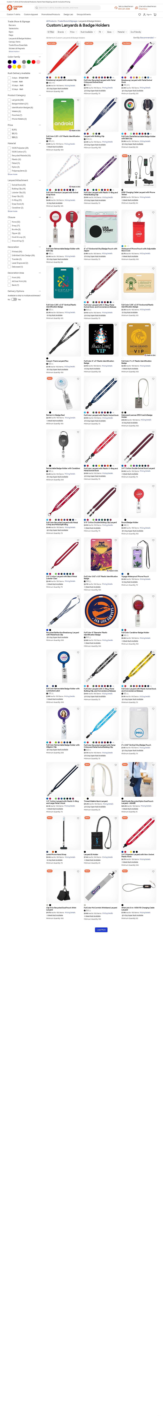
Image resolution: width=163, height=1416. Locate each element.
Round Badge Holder (129, 522)
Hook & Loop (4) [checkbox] (18, 237)
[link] (14, 8)
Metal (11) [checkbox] (16, 163)
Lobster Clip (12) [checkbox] (19, 192)
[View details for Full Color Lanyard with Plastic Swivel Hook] (101, 393)
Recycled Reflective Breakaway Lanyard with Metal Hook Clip (62, 634)
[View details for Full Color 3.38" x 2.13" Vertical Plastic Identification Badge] (63, 283)
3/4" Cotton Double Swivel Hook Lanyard (138, 468)
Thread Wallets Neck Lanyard (96, 801)
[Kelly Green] (93, 77)
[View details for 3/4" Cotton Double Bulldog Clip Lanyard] (101, 500)
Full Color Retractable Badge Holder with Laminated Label (63, 690)
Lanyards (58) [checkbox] (18, 100)
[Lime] (131, 134)
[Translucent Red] (125, 630)
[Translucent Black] (67, 742)
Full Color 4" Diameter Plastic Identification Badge (95, 634)
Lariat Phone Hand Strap (56, 855)
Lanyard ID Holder (91, 855)
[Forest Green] (140, 466)
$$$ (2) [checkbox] (15, 137)
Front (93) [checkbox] (16, 277)
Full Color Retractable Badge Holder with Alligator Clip (63, 746)
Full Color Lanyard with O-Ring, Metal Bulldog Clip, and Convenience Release (100, 690)
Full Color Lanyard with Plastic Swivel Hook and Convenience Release (138, 690)
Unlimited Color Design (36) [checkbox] (23, 255)
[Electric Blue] (122, 466)
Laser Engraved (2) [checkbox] (20, 263)
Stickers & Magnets (17, 48)
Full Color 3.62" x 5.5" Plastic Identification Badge (101, 578)
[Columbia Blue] (85, 77)
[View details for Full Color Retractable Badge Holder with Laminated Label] (63, 667)
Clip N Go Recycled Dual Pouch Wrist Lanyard (61, 909)
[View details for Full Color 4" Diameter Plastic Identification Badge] (101, 610)
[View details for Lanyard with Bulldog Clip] (101, 114)
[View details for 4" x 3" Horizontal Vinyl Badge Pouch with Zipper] (101, 227)
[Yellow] (140, 77)
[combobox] (67, 7)
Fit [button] (100, 32)
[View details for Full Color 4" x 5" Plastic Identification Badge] (101, 339)
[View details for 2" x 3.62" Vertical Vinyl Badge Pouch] (138, 723)
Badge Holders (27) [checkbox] (20, 104)
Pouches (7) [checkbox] (17, 115)
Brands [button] (61, 32)
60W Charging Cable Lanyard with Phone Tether (138, 193)
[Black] (64, 77)
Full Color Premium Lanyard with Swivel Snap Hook (62, 194)
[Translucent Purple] (59, 742)
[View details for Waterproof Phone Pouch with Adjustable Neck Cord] (138, 227)
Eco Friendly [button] (136, 32)
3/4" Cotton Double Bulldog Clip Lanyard (100, 522)
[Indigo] (47, 686)
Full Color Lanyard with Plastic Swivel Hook (101, 415)
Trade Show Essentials (18, 45)
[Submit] (36, 7)
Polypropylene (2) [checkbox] (19, 171)
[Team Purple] (96, 77)
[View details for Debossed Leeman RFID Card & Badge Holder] (138, 393)
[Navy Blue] (62, 77)
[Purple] (131, 77)
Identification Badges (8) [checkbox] (22, 107)
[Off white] (85, 799)
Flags (11, 35)
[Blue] (148, 77)
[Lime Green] (131, 466)
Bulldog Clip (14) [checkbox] (19, 189)
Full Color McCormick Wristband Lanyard (100, 908)
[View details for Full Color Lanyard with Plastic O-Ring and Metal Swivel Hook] (101, 446)
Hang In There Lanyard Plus (57, 361)
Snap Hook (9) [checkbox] (18, 204)
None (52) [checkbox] (16, 222)
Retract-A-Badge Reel (55, 415)
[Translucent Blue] (122, 246)
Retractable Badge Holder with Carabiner (63, 468)
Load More (101, 930)
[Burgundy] (137, 77)
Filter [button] (52, 32)
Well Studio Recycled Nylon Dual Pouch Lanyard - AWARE (137, 802)
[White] (53, 77)
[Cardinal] (105, 77)
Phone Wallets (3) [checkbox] (19, 119)
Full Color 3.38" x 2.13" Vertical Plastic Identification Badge (61, 306)
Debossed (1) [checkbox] (17, 267)
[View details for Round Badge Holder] (138, 500)
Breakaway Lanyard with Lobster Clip (61, 80)
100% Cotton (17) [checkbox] (19, 152)
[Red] (50, 77)
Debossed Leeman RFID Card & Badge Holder (136, 416)
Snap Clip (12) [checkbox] (17, 196)
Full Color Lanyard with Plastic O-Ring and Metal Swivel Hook (101, 470)
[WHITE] (47, 412)
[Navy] (111, 77)
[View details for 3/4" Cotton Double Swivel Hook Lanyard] (138, 446)
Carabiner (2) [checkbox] (17, 208)
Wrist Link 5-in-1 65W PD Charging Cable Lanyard (137, 909)
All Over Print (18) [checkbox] (19, 281)
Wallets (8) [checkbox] (16, 111)
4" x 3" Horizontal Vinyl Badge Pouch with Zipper (100, 250)
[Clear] (85, 246)
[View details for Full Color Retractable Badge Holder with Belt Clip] (63, 227)
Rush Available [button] (87, 32)
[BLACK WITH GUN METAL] (122, 190)
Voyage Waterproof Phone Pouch (135, 577)
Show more (13, 52)
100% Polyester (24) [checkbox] (20, 148)
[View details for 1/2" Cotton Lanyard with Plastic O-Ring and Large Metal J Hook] (63, 779)
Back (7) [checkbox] (15, 285)
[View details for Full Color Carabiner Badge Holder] (138, 610)
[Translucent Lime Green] (125, 246)
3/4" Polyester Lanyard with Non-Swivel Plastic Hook (137, 856)
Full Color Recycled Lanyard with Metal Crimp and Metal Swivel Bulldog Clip (99, 746)
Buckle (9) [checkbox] (16, 229)
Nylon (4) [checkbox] (16, 167)
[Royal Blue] (47, 77)
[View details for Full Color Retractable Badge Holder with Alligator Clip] (63, 723)
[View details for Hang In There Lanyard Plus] (63, 339)
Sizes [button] (109, 32)
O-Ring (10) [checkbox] (17, 200)
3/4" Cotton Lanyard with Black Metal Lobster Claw (61, 578)
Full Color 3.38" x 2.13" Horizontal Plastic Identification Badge (137, 306)
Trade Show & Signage (67, 21)
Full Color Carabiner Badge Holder (135, 633)
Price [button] (72, 32)
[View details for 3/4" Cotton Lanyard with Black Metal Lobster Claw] (63, 554)
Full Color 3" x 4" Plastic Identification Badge (136, 362)
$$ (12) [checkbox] (14, 133)
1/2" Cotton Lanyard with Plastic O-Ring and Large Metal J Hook (62, 802)
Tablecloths (13, 28)
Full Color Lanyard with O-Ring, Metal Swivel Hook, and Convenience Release (100, 306)
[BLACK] (50, 412)
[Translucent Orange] (62, 742)
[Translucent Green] (56, 742)
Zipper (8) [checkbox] (16, 233)
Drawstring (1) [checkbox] (18, 241)
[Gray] (142, 77)
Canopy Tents (14, 42)
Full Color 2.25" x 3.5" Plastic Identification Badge (63, 137)
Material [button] (121, 32)
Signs (11, 32)
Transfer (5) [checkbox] (17, 259)
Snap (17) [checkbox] (16, 226)
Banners (12, 25)
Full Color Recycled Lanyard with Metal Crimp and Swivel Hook (99, 81)
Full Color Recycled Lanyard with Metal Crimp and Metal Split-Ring (62, 524)
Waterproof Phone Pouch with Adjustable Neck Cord (138, 250)
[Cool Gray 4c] (47, 905)
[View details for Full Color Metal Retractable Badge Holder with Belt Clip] (138, 114)
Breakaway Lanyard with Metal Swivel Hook (136, 81)
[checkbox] (26, 77)
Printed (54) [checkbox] (17, 252)
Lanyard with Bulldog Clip (94, 136)
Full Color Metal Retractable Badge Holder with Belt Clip (138, 137)
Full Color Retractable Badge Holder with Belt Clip (63, 250)
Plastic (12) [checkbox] (16, 159)
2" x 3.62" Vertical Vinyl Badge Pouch (136, 745)
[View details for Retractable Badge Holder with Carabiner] (63, 446)
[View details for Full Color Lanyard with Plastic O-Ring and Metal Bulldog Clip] (101, 170)
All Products (51, 21)
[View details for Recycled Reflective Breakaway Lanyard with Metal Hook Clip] (63, 610)
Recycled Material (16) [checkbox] (21, 155)
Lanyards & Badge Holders (20, 38)
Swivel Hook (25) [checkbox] (19, 185)
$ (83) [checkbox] (14, 130)
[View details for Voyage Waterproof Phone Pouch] (138, 554)
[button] (147, 9)
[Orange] (59, 77)
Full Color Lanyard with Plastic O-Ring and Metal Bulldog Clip (101, 194)
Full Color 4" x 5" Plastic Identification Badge (99, 362)
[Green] (56, 77)
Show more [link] (12, 174)
